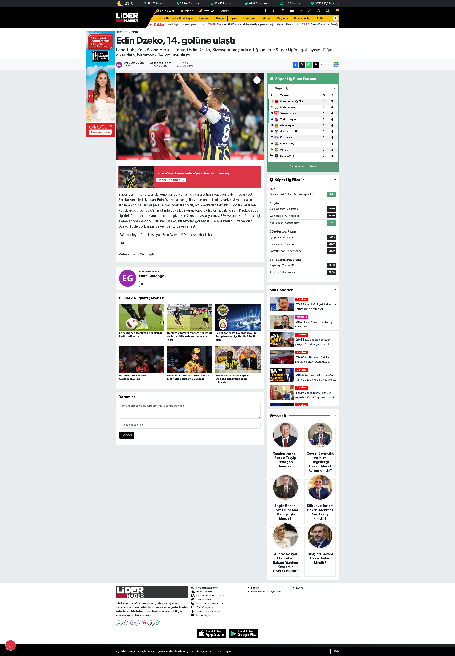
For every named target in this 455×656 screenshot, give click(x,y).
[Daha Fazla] (316, 65)
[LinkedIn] (138, 623)
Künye (299, 587)
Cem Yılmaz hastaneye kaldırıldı (314, 324)
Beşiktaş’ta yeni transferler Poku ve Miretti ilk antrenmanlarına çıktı (189, 336)
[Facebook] (119, 623)
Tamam (335, 651)
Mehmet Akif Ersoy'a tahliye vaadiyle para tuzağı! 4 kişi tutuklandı (315, 377)
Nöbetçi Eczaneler (207, 587)
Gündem (249, 18)
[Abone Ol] (336, 64)
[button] (335, 18)
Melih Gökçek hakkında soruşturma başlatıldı (315, 307)
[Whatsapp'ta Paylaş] (309, 65)
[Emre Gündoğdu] (127, 278)
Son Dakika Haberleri (208, 611)
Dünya (220, 18)
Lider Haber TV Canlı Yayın (176, 18)
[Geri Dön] (10, 645)
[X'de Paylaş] (302, 65)
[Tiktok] (151, 623)
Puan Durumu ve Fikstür (209, 603)
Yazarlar (208, 11)
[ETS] (100, 83)
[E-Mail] (142, 284)
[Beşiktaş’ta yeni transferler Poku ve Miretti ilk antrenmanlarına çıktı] (189, 317)
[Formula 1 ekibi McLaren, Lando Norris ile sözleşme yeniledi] (189, 359)
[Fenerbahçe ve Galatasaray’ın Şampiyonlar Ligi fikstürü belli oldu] (238, 317)
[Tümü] (334, 290)
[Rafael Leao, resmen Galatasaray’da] (141, 359)
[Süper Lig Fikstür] (334, 179)
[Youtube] (145, 623)
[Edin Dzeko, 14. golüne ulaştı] (190, 116)
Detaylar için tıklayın (303, 166)
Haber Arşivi (203, 615)
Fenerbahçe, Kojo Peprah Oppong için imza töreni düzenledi (232, 379)
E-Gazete (323, 18)
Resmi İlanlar (302, 18)
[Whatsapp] (157, 623)
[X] (125, 623)
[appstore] (212, 633)
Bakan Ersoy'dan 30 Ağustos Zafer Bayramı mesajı (314, 395)
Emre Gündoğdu (152, 276)
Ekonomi (204, 18)
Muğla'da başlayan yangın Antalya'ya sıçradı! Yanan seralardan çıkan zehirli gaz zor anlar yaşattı (314, 342)
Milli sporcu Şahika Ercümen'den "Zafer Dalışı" (313, 360)
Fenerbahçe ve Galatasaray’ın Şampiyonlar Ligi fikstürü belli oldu (235, 336)
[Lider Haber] (127, 17)
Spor (234, 18)
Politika (266, 18)
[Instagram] (132, 623)
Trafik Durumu (204, 599)
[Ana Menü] (336, 11)
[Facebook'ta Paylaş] (295, 65)
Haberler (121, 32)
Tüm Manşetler (205, 607)
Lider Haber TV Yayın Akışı (266, 591)
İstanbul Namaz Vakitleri (210, 595)
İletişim (224, 11)
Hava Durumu (204, 591)
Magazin (282, 18)
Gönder (127, 435)
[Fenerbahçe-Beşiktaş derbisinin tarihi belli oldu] (141, 317)
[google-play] (243, 633)
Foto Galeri (167, 11)
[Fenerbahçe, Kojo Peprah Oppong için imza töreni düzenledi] (238, 359)
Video (189, 11)
